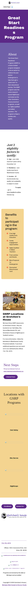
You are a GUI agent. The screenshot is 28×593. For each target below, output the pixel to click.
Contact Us (20, 506)
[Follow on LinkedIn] (14, 532)
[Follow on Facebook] (7, 525)
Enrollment (7, 506)
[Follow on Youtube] (20, 525)
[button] (12, 8)
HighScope (14, 486)
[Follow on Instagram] (14, 525)
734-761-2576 (6, 543)
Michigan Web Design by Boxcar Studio (14, 585)
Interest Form (10, 377)
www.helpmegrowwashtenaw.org (13, 371)
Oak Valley (14, 430)
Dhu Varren (14, 458)
